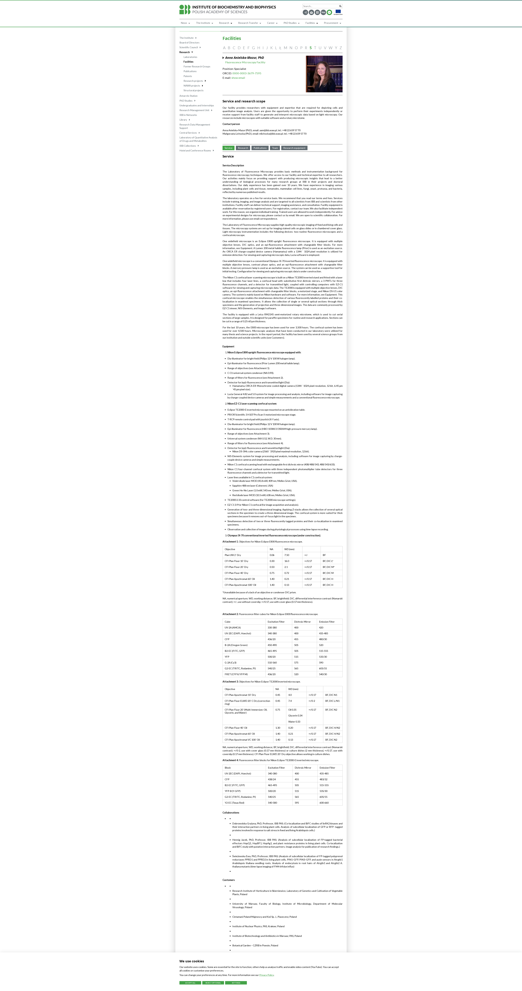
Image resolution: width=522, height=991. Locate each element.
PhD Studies (290, 22)
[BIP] (323, 12)
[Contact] (317, 12)
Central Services (188, 132)
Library (183, 119)
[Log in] (305, 12)
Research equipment (294, 147)
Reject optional (213, 983)
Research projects (193, 80)
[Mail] (311, 12)
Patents (188, 76)
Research (224, 22)
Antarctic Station (188, 95)
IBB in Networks (188, 114)
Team (275, 147)
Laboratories (190, 56)
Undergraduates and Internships (196, 105)
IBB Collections (187, 145)
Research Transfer (248, 22)
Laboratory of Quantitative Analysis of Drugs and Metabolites (198, 139)
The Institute (203, 22)
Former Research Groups (197, 66)
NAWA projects (192, 85)
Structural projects (193, 90)
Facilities (310, 22)
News (184, 22)
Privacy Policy (266, 974)
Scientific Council (188, 47)
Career (271, 22)
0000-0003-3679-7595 (246, 73)
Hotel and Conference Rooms (195, 150)
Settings (236, 983)
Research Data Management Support (194, 126)
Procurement (331, 22)
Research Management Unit (194, 110)
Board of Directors (189, 42)
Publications (190, 71)
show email (238, 77)
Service (228, 147)
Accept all (190, 983)
